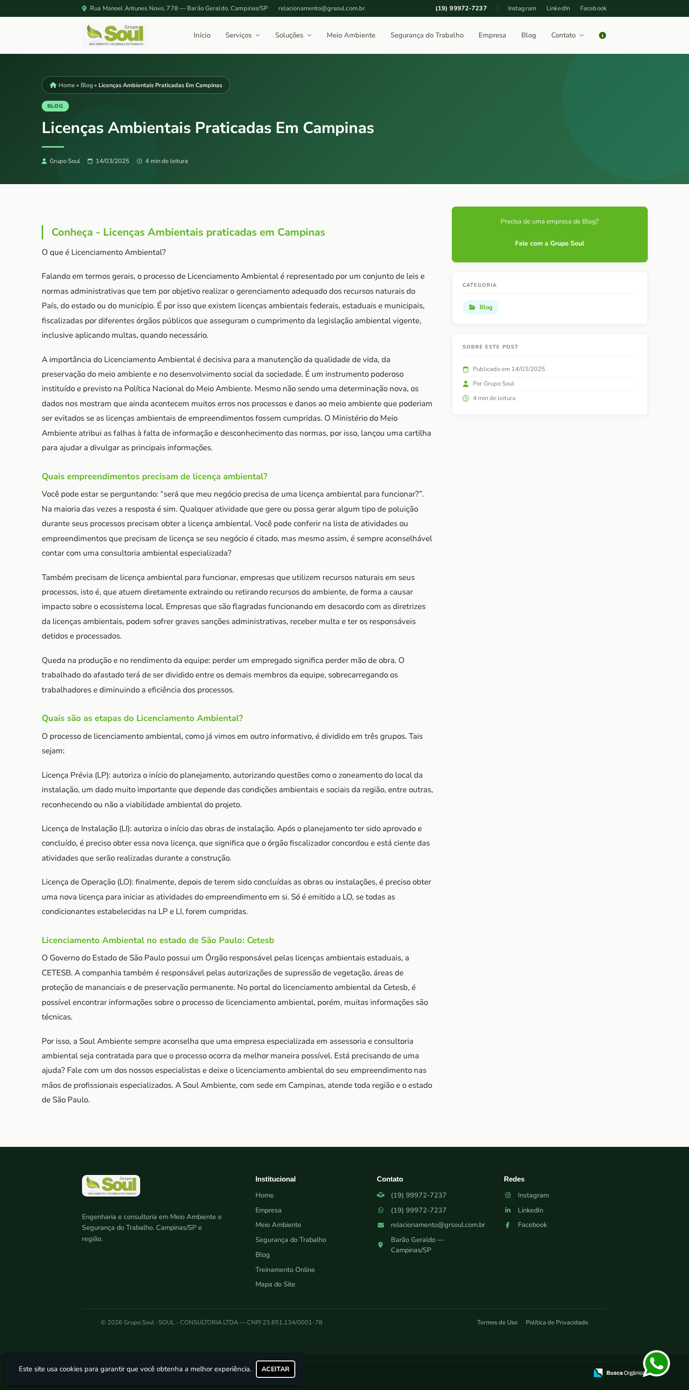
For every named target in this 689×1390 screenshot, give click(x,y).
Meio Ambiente (351, 35)
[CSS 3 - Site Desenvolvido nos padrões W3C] (544, 1374)
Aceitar (276, 1369)
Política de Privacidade (557, 1322)
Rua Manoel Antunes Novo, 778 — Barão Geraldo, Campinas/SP (179, 8)
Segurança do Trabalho (427, 35)
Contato (563, 35)
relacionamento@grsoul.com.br (322, 8)
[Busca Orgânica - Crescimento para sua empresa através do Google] (619, 1372)
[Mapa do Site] (487, 1374)
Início (202, 35)
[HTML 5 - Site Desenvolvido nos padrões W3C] (511, 1374)
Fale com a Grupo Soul (549, 243)
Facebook (593, 8)
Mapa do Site (275, 1284)
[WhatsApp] (665, 1364)
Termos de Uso (497, 1322)
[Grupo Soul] (111, 1189)
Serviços (238, 35)
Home (264, 1195)
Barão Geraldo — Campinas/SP (417, 1245)
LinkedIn (558, 8)
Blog (528, 35)
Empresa (492, 35)
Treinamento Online (285, 1269)
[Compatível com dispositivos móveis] (576, 1374)
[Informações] (602, 35)
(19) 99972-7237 (461, 8)
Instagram (522, 8)
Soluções (289, 35)
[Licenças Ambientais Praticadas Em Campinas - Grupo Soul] (115, 35)
